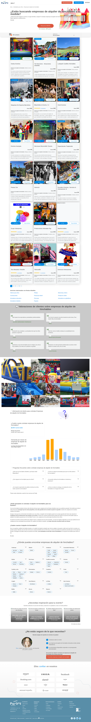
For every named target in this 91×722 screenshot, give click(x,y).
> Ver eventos (48, 710)
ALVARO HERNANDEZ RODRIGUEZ (22, 322)
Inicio (11, 6)
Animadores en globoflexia (64, 298)
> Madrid (35, 706)
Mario (50, 323)
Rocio (17, 648)
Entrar (87, 2)
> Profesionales (71, 703)
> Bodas (47, 703)
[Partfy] (6, 2)
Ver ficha (16, 58)
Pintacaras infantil (38, 295)
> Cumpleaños (48, 705)
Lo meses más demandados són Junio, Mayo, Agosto (18, 446)
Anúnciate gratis (79, 2)
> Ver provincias (36, 711)
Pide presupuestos (67, 2)
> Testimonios (59, 708)
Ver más (12, 19)
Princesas (36, 298)
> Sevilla (35, 708)
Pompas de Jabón (62, 295)
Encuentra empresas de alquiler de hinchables (58, 657)
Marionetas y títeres (62, 292)
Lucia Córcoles (52, 351)
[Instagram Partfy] (74, 718)
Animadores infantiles (15, 301)
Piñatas (36, 292)
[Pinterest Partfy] (80, 718)
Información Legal (13, 718)
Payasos (36, 301)
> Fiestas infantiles (49, 708)
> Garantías (24, 708)
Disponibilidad (27, 58)
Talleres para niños (14, 292)
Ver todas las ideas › (76, 624)
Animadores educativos (15, 298)
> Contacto (24, 713)
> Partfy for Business (72, 705)
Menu (12, 3)
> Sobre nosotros (25, 703)
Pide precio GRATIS (45, 25)
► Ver (16, 99)
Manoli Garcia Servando (55, 337)
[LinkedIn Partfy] (77, 718)
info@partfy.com (12, 711)
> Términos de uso (26, 711)
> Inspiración (59, 703)
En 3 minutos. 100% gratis (45, 28)
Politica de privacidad (20, 718)
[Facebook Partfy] (72, 718)
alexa (14, 351)
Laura (14, 337)
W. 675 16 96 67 (12, 709)
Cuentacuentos (13, 295)
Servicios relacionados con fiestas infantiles (22, 290)
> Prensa (23, 705)
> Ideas (58, 705)
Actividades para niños (18, 6)
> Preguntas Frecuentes (26, 710)
